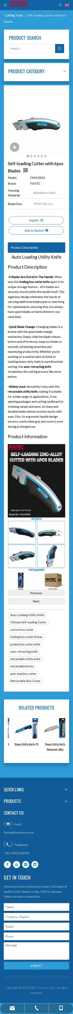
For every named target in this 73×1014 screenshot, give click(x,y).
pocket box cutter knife (25, 644)
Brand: (12, 183)
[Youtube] (16, 864)
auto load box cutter (23, 673)
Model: (12, 177)
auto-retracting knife (24, 651)
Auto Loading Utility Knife (27, 615)
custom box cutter (22, 629)
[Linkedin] (34, 864)
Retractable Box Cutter (25, 681)
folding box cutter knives (26, 637)
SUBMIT (36, 965)
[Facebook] (7, 864)
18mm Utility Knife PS (22, 744)
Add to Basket (34, 230)
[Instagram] (25, 864)
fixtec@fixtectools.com (19, 832)
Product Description (24, 247)
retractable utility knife (25, 659)
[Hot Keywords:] (59, 48)
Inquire (33, 220)
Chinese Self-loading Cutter (28, 622)
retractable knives (22, 666)
